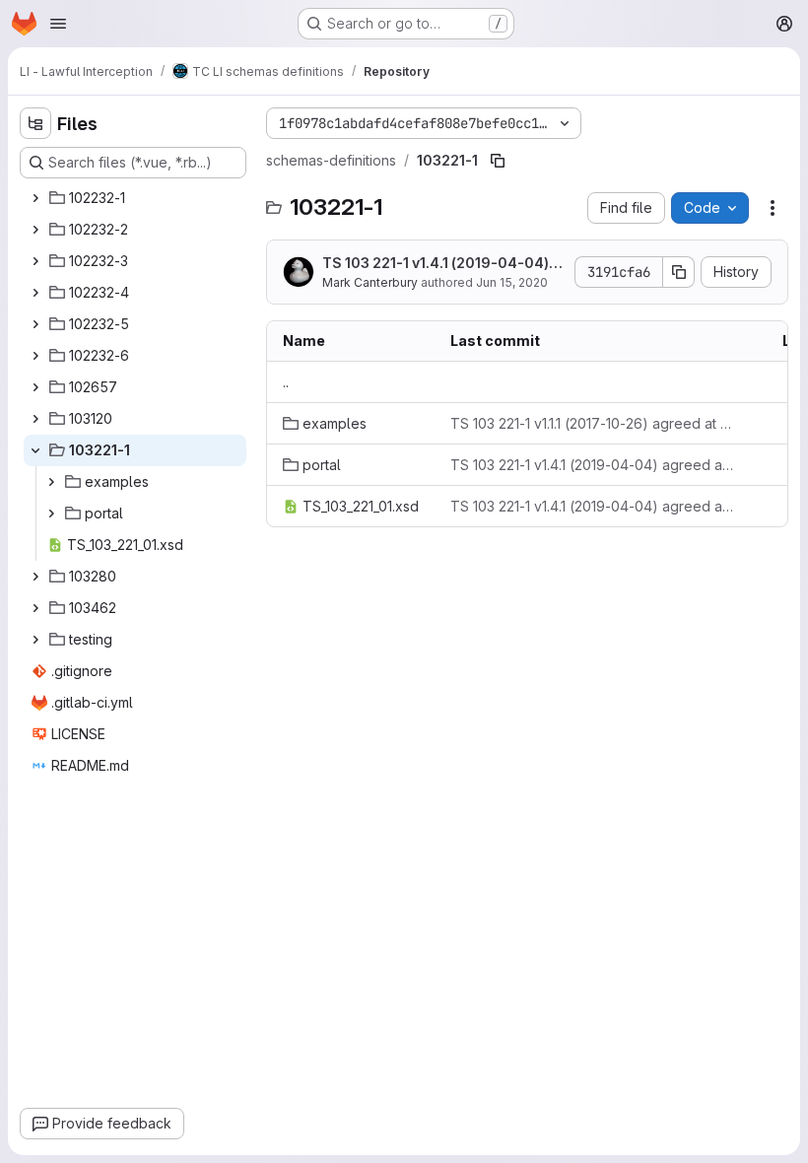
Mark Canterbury (370, 282)
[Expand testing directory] (35, 639)
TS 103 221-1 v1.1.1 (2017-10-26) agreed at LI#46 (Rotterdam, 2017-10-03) (592, 423)
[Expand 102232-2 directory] (35, 229)
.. (286, 382)
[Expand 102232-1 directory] (35, 198)
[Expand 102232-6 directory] (35, 356)
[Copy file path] (497, 160)
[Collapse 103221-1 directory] (35, 450)
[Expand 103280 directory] (35, 576)
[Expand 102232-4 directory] (35, 293)
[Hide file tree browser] (35, 123)
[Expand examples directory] (51, 482)
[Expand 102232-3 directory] (35, 261)
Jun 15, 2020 (512, 282)
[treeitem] (135, 198)
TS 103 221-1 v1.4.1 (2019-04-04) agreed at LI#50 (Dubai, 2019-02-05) (441, 263)
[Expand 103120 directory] (35, 419)
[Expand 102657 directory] (35, 387)
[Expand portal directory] (51, 513)
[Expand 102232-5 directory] (35, 324)
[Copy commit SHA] (679, 272)
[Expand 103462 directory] (35, 608)
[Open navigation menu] (58, 23)
